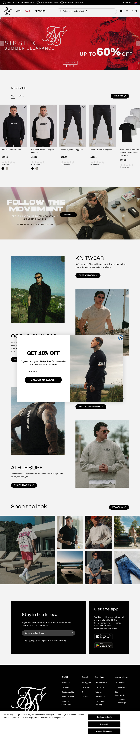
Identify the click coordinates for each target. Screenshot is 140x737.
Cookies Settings (104, 717)
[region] (70, 724)
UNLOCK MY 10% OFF (43, 379)
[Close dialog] (120, 337)
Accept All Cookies (104, 731)
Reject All (104, 724)
